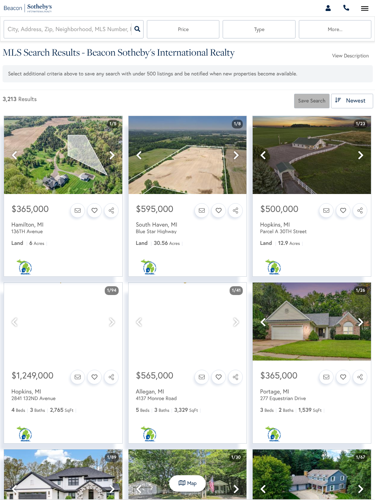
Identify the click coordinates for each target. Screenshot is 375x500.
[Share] (111, 210)
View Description (350, 55)
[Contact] (77, 210)
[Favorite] (94, 210)
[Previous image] (14, 155)
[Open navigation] (364, 8)
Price (183, 29)
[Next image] (112, 155)
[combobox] (8, 29)
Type (259, 29)
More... (335, 29)
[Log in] (328, 8)
